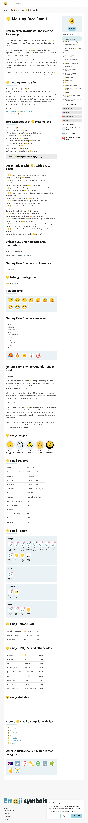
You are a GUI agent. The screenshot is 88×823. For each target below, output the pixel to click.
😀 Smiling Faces (19, 10)
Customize (54, 816)
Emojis (11, 10)
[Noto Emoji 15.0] (28, 555)
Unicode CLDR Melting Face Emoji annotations (71, 56)
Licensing (7, 816)
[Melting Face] (10, 445)
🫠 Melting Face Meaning (21, 82)
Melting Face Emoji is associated (26, 318)
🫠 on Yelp (11, 735)
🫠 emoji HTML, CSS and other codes (29, 648)
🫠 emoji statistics (18, 697)
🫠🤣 (9, 193)
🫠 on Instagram (13, 728)
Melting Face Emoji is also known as (28, 263)
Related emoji (14, 290)
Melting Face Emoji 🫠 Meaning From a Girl (19, 111)
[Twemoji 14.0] (28, 609)
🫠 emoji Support (17, 460)
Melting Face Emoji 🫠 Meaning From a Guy (19, 114)
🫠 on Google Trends (14, 740)
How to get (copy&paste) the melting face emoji (72, 38)
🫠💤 (9, 224)
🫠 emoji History (16, 530)
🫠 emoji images (16, 435)
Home (5, 10)
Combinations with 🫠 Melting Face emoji (72, 49)
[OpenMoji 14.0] (16, 592)
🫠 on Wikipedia (13, 733)
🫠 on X (10, 730)
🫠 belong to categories (21, 277)
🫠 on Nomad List (13, 743)
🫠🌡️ (9, 219)
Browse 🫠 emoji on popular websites (30, 721)
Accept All (77, 816)
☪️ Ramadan (66, 112)
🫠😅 (9, 180)
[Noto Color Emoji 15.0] (22, 555)
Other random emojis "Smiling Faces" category (72, 100)
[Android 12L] (16, 555)
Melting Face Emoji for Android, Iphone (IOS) (70, 74)
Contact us (7, 813)
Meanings (7, 819)
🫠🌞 (9, 175)
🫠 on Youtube (12, 738)
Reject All (65, 816)
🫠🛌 (9, 188)
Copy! (37, 631)
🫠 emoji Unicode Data (20, 624)
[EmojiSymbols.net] (5, 3)
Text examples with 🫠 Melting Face (28, 121)
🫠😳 (9, 229)
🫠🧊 (9, 201)
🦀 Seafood (66, 120)
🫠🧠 (9, 213)
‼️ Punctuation (67, 108)
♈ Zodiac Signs (67, 116)
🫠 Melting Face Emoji (26, 18)
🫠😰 (9, 206)
